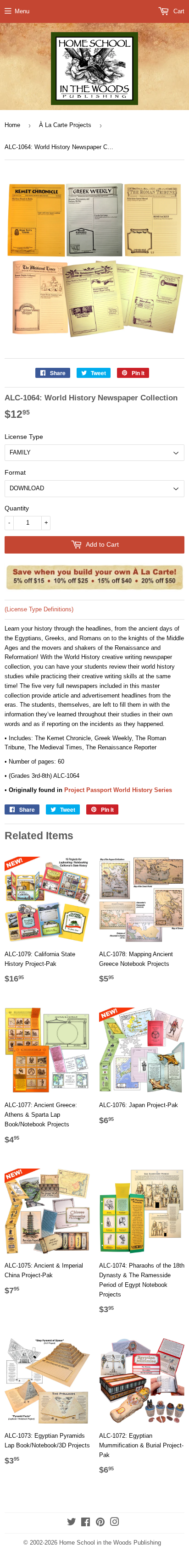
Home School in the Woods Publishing (110, 1542)
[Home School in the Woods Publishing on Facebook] (85, 1523)
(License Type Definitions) (39, 609)
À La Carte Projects (65, 125)
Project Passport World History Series (118, 790)
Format (15, 472)
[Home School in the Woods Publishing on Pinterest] (100, 1523)
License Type (24, 436)
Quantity (17, 508)
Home (12, 125)
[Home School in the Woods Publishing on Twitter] (71, 1523)
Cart (178, 11)
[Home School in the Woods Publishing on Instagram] (114, 1523)
